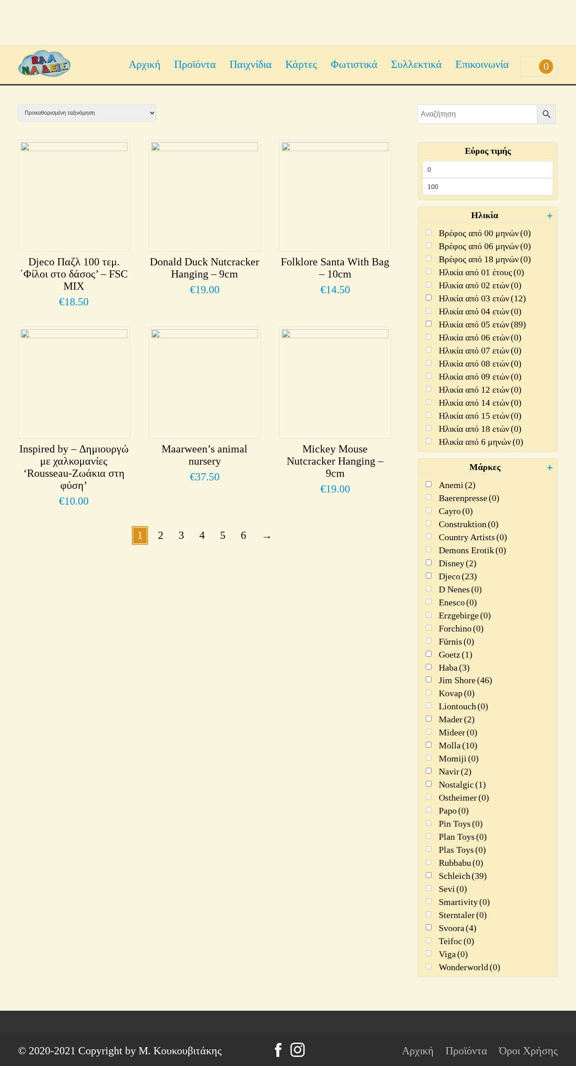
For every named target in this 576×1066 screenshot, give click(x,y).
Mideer (458, 732)
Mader (457, 719)
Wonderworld (469, 967)
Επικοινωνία (482, 64)
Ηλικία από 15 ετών (480, 416)
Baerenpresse (469, 498)
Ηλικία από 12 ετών (480, 389)
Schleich (463, 876)
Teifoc (456, 941)
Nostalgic (462, 784)
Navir (455, 771)
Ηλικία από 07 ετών (480, 350)
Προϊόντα (195, 64)
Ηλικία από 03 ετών (482, 298)
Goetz (455, 654)
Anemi (457, 485)
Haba (454, 667)
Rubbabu (461, 863)
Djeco (458, 576)
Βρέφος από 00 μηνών (485, 233)
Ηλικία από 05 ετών (482, 324)
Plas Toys (462, 850)
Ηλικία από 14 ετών (480, 403)
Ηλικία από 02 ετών (480, 285)
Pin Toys (461, 824)
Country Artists (473, 537)
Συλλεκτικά (416, 64)
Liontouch (463, 706)
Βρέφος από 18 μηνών (485, 259)
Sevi (453, 889)
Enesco (458, 602)
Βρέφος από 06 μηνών (485, 246)
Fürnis (456, 641)
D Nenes (460, 589)
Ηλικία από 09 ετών (480, 376)
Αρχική (145, 64)
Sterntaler (463, 915)
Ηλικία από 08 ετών (480, 363)
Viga (453, 954)
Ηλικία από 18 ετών (480, 429)
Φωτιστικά (354, 64)
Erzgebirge (465, 615)
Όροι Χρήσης (528, 1051)
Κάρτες (301, 64)
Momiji (459, 758)
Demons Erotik (472, 550)
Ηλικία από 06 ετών (480, 337)
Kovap (457, 693)
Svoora (458, 928)
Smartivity (464, 902)
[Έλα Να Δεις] (44, 73)
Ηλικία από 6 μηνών (481, 442)
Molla (458, 745)
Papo (454, 810)
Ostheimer (464, 797)
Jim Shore (465, 680)
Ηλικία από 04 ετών (480, 311)
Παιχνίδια (251, 64)
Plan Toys (463, 837)
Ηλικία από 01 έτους (481, 272)
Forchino (461, 628)
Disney (458, 563)
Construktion (469, 524)
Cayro (456, 511)
